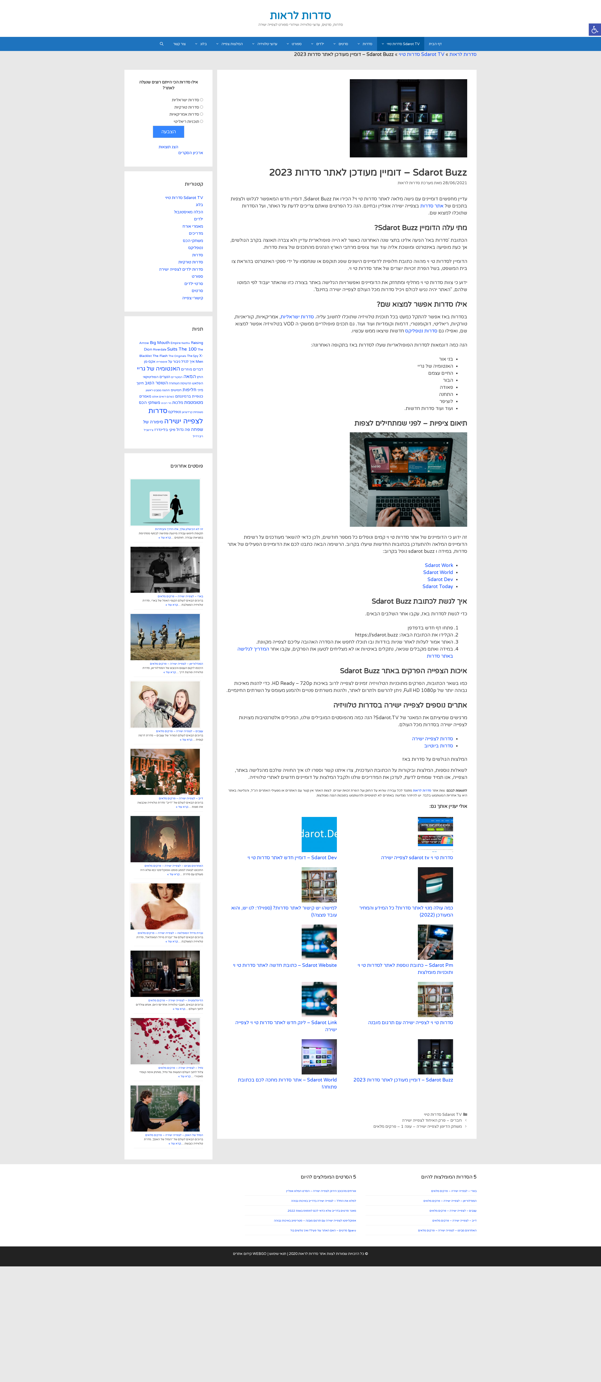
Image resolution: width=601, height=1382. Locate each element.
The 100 (187, 349)
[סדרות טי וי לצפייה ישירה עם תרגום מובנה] (435, 1000)
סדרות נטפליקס (421, 331)
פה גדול (183, 429)
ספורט (297, 44)
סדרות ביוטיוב (438, 746)
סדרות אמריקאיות (184, 114)
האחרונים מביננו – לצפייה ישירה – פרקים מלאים (174, 865)
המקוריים (176, 377)
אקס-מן (149, 361)
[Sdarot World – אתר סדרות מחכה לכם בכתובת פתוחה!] (319, 1058)
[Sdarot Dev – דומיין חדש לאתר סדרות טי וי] (319, 835)
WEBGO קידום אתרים (249, 1254)
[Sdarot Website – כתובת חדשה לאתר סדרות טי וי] (319, 943)
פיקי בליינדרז (164, 429)
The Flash (160, 356)
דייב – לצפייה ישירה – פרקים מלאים (181, 798)
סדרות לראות (300, 15)
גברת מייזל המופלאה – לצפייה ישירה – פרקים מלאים (170, 933)
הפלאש (197, 383)
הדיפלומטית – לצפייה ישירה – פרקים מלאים (175, 1000)
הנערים (164, 377)
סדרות (367, 44)
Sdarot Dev (440, 579)
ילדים (320, 44)
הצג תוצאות (168, 146)
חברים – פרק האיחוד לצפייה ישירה (432, 1120)
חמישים (176, 390)
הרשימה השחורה (180, 383)
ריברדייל (198, 436)
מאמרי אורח (192, 226)
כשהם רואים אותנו (163, 396)
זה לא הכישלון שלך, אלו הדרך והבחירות (179, 529)
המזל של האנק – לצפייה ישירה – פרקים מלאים (174, 1135)
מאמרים (145, 396)
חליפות (189, 390)
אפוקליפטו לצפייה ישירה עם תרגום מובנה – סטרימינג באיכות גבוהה (315, 1220)
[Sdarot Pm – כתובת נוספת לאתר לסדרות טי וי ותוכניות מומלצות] (435, 943)
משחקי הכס (193, 240)
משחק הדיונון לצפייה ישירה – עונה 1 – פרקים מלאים (417, 1126)
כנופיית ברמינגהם (189, 396)
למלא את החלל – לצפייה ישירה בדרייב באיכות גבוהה (323, 1200)
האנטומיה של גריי (158, 368)
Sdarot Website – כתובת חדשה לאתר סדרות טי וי (285, 965)
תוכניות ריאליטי (186, 121)
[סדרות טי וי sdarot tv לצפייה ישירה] (435, 835)
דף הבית (435, 44)
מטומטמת (193, 402)
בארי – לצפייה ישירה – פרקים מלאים (180, 596)
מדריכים (196, 233)
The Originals (177, 356)
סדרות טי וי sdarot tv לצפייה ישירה (417, 858)
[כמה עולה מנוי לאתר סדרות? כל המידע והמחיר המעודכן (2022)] (435, 886)
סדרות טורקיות (186, 107)
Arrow (144, 343)
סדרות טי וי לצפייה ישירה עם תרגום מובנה (410, 1023)
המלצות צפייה (232, 44)
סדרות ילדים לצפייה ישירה (181, 269)
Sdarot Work (439, 565)
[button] (595, 29)
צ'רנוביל (148, 430)
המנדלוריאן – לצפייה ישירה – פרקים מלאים (176, 663)
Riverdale (159, 349)
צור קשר (179, 44)
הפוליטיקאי (150, 377)
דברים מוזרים (192, 369)
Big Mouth (160, 342)
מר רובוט (166, 403)
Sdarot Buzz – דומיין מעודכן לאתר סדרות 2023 (403, 1080)
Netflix (185, 343)
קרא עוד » (164, 537)
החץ (200, 377)
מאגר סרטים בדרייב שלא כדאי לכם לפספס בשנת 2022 (322, 1210)
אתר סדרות (431, 206)
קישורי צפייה (192, 298)
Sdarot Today (438, 586)
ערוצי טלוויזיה (267, 44)
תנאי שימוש (277, 1254)
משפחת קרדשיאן (192, 412)
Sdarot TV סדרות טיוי (403, 44)
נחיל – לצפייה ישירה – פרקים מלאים (180, 1068)
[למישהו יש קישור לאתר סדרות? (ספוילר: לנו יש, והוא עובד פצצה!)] (319, 886)
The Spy (192, 356)
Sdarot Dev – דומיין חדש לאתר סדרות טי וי (292, 858)
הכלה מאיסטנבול (188, 212)
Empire (176, 343)
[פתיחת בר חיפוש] (161, 44)
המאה (189, 376)
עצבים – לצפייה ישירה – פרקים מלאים (179, 731)
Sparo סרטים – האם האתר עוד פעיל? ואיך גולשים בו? (323, 1230)
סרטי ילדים (193, 283)
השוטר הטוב (156, 383)
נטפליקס (195, 247)
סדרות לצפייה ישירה (432, 739)
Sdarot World (438, 572)
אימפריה (161, 362)
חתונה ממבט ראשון (158, 390)
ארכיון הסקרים (190, 152)
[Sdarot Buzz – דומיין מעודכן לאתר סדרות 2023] (435, 1058)
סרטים (343, 44)
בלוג (203, 44)
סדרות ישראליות (297, 317)
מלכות (177, 402)
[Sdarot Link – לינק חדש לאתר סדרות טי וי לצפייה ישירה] (319, 1000)
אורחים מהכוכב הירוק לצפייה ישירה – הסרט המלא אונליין (321, 1191)
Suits (172, 349)
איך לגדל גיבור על (181, 361)
